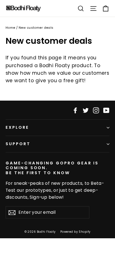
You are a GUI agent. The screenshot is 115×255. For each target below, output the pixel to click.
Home (10, 27)
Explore (17, 127)
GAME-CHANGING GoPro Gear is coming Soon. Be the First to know (52, 168)
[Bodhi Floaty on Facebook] (75, 110)
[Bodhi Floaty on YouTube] (106, 110)
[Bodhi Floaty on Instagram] (96, 110)
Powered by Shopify (75, 232)
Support (18, 144)
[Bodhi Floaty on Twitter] (86, 110)
